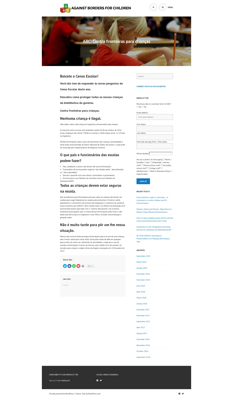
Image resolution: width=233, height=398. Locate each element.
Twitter (101, 380)
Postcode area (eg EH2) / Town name (152, 142)
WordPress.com (94, 393)
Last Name (141, 133)
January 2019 (142, 268)
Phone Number (143, 153)
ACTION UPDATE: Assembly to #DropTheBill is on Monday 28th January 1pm (153, 238)
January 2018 (142, 303)
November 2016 (143, 345)
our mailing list (64, 380)
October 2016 (142, 351)
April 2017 (141, 327)
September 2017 (143, 321)
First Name (141, 124)
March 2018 (141, 297)
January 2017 (142, 333)
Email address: (142, 112)
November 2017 (143, 315)
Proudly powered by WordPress (61, 393)
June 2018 (141, 286)
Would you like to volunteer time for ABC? (154, 104)
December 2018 (143, 274)
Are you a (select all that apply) (149, 159)
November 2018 (143, 280)
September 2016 (143, 357)
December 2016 (143, 339)
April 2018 (141, 291)
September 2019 (143, 256)
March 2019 (141, 262)
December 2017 (143, 309)
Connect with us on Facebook (151, 86)
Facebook (97, 380)
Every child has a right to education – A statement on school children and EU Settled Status (152, 200)
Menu (170, 7)
